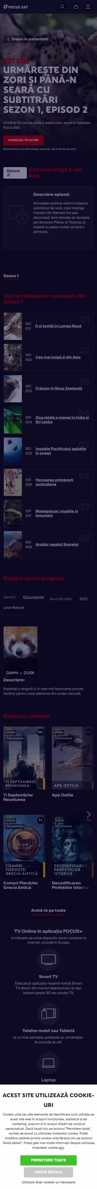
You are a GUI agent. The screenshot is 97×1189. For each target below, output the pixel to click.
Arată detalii (48, 1172)
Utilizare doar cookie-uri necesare (48, 1182)
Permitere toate (48, 1160)
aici (61, 1148)
